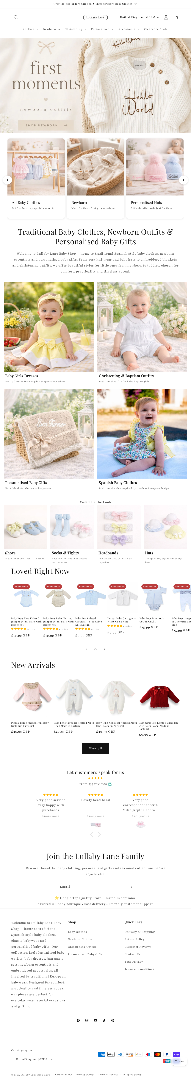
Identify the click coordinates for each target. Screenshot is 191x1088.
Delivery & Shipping (140, 932)
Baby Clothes (77, 932)
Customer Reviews (138, 947)
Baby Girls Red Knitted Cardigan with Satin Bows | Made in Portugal (158, 726)
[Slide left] (86, 649)
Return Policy (134, 939)
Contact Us (132, 954)
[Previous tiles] (7, 180)
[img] (95, 778)
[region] (95, 535)
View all (95, 748)
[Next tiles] (183, 180)
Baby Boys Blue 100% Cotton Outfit (152, 620)
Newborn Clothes (80, 939)
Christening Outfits (82, 947)
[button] (16, 17)
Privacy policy (85, 1074)
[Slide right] (104, 649)
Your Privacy (134, 962)
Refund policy (63, 1074)
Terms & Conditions (139, 969)
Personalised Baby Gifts (85, 954)
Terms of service (108, 1074)
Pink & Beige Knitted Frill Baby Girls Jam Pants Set (30, 724)
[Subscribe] (131, 887)
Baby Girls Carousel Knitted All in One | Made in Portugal (116, 724)
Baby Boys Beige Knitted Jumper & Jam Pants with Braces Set (58, 621)
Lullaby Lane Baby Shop (35, 1074)
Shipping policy (132, 1074)
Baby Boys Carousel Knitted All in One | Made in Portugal (74, 724)
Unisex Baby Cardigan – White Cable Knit (121, 620)
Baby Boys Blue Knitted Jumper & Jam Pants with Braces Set (26, 621)
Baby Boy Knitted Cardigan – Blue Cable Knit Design (88, 621)
